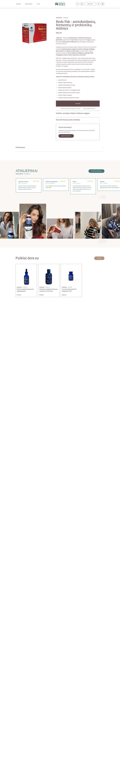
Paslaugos (18, 4)
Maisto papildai (28, 4)
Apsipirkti (99, 258)
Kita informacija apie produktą (68, 120)
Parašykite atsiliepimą (96, 171)
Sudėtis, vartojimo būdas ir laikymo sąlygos (73, 113)
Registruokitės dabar (66, 136)
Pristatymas (20, 147)
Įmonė (38, 4)
